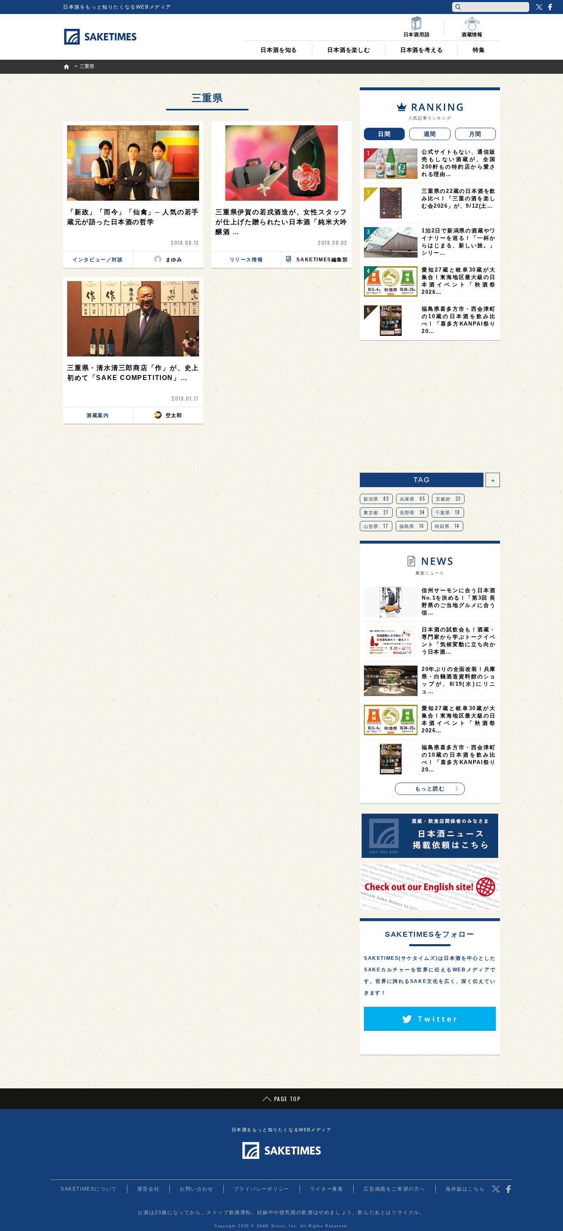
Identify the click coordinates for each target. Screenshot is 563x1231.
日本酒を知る (278, 50)
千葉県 (447, 512)
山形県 (376, 526)
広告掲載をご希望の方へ (394, 1189)
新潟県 (376, 498)
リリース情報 (246, 260)
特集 (479, 50)
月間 (475, 134)
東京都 (376, 512)
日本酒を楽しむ (348, 50)
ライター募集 (327, 1189)
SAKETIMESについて (89, 1189)
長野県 (412, 512)
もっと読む (430, 788)
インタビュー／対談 (98, 260)
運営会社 (148, 1189)
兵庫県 (412, 498)
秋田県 (447, 526)
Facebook (550, 7)
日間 (384, 134)
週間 (430, 134)
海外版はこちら (465, 1189)
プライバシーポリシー (262, 1189)
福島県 (412, 526)
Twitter (539, 7)
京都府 (448, 498)
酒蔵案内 (98, 415)
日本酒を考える (421, 50)
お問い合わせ (196, 1189)
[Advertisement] (430, 406)
